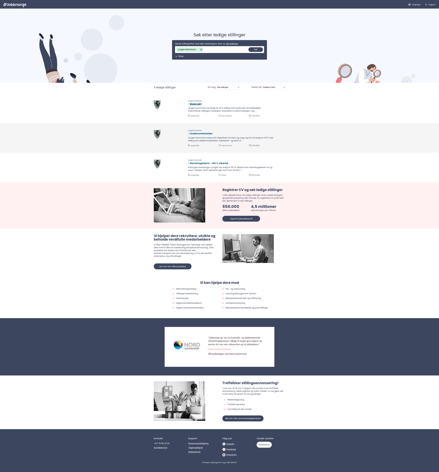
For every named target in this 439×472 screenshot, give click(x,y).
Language (416, 4)
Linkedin (230, 444)
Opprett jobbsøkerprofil (241, 218)
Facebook (231, 449)
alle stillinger (232, 43)
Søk (255, 49)
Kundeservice (160, 447)
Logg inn (432, 4)
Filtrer (181, 56)
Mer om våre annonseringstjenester (243, 418)
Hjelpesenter (194, 452)
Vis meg (212, 87)
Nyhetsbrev (264, 444)
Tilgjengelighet (195, 447)
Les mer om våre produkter (172, 266)
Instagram (231, 454)
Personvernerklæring (198, 443)
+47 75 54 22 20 (162, 443)
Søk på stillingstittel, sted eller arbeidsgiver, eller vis (206, 43)
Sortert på (256, 87)
